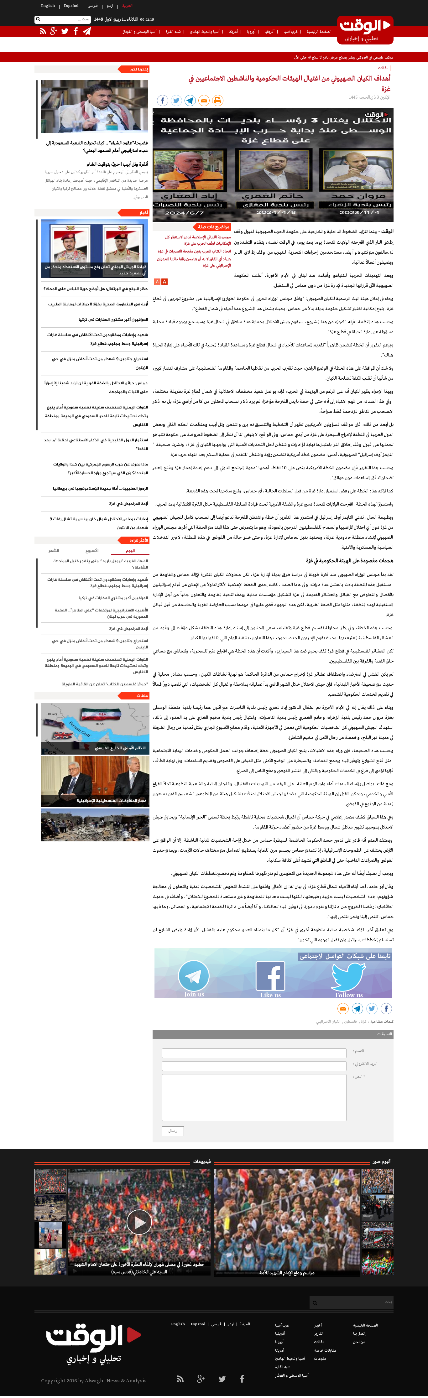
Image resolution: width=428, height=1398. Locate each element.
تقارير (318, 1333)
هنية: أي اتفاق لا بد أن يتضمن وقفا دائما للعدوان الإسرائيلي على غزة (194, 262)
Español (71, 5)
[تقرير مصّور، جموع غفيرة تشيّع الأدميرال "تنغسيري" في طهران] (378, 1235)
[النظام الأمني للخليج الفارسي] (95, 729)
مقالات (319, 1342)
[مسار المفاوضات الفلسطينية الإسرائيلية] (95, 781)
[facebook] (242, 1379)
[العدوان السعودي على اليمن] (95, 834)
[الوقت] (365, 31)
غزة (364, 1021)
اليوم (130, 551)
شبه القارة (173, 31)
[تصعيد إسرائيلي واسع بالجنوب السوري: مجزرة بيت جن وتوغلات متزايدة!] (50, 1208)
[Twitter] (222, 1379)
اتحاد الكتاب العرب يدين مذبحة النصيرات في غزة (194, 251)
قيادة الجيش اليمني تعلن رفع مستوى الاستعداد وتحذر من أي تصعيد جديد (95, 270)
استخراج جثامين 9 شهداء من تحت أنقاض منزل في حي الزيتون (100, 364)
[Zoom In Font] (164, 283)
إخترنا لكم (139, 69)
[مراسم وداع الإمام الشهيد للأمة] (378, 1181)
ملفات (142, 696)
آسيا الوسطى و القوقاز (139, 31)
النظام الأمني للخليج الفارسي (120, 748)
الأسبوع (92, 551)
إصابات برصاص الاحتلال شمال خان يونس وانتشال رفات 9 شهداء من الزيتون (99, 524)
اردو (110, 5)
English (48, 5)
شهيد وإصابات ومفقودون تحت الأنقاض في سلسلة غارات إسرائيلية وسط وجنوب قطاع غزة (97, 339)
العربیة (127, 5)
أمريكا (233, 31)
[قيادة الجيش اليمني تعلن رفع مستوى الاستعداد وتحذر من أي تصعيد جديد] (94, 248)
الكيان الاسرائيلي (328, 1021)
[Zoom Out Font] (157, 283)
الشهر (54, 551)
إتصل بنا (359, 1333)
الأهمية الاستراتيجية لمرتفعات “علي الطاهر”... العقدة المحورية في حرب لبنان (101, 613)
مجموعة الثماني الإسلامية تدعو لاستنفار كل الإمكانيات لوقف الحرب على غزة (198, 240)
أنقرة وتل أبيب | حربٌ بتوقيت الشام (117, 164)
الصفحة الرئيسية (319, 31)
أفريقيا (269, 31)
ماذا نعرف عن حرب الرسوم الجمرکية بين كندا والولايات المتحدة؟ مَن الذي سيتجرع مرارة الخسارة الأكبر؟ (100, 469)
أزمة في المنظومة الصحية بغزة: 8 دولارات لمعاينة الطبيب (98, 304)
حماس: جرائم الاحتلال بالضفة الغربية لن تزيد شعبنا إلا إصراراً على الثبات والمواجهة (96, 388)
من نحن (359, 1342)
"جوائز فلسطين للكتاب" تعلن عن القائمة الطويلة (104, 684)
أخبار (144, 213)
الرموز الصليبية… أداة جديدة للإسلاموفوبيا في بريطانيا (100, 488)
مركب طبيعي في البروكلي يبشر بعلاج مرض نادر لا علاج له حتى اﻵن (344, 57)
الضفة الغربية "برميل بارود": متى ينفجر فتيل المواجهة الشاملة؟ (100, 564)
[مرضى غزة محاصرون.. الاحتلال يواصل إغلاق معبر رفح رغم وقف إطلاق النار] (50, 1262)
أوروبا (251, 31)
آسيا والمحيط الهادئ (205, 31)
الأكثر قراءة (139, 540)
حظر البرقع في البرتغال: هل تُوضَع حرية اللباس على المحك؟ (96, 289)
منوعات (320, 1358)
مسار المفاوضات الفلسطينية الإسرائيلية (111, 801)
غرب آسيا (291, 31)
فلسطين (351, 1021)
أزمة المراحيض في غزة (128, 504)
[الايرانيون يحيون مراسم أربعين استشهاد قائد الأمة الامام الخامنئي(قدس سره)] (378, 1208)
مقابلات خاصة (325, 1350)
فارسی (92, 5)
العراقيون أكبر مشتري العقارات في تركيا (113, 319)
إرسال (173, 1131)
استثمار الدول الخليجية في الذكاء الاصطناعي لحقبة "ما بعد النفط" (96, 445)
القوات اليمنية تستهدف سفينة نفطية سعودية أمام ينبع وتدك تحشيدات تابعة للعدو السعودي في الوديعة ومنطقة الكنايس (96, 416)
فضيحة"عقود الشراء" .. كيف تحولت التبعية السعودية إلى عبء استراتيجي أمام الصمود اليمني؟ (97, 147)
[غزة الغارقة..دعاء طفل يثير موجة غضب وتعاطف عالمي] (50, 1235)
